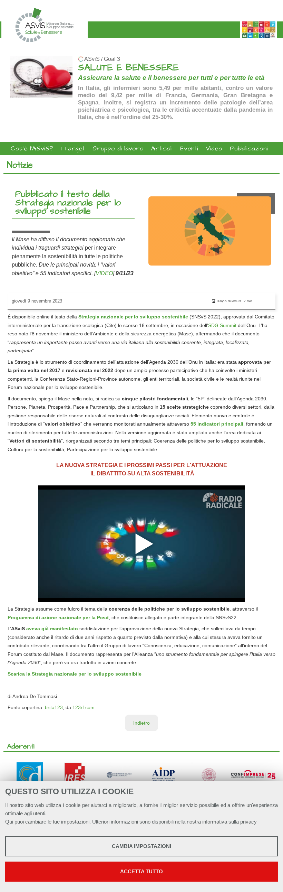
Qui (9, 822)
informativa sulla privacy (229, 822)
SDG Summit (222, 325)
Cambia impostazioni (141, 846)
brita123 (54, 707)
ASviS (92, 59)
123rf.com (83, 707)
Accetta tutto (141, 871)
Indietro (141, 723)
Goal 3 (112, 59)
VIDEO (104, 273)
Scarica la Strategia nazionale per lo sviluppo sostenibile (75, 674)
